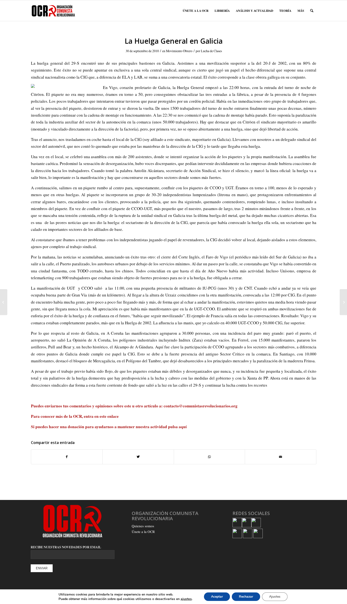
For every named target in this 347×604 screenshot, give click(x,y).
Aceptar (217, 596)
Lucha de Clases (211, 51)
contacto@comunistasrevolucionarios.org (200, 406)
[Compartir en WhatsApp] (209, 457)
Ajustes (274, 596)
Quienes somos (143, 526)
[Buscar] (311, 10)
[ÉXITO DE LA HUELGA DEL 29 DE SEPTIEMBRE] (3, 302)
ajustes (186, 599)
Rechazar (246, 596)
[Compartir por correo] (280, 457)
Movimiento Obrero (179, 51)
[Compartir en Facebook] (66, 457)
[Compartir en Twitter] (138, 457)
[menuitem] (196, 10)
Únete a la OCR (143, 531)
